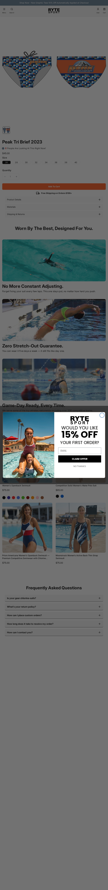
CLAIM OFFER (79, 458)
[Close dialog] (102, 415)
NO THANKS (79, 466)
